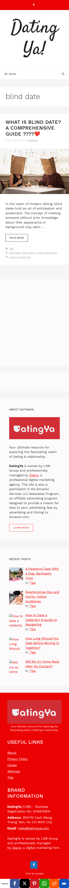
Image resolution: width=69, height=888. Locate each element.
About (12, 753)
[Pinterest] (35, 883)
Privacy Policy (17, 759)
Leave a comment (20, 257)
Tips (11, 248)
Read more (16, 237)
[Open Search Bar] (63, 73)
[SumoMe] (64, 883)
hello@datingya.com (33, 828)
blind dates (28, 252)
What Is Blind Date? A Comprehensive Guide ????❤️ (33, 128)
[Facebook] (34, 5)
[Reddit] (54, 883)
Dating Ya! (34, 39)
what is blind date (46, 252)
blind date (15, 252)
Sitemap (13, 771)
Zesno (33, 475)
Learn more (21, 527)
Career (12, 765)
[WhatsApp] (44, 883)
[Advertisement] (34, 322)
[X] (25, 883)
